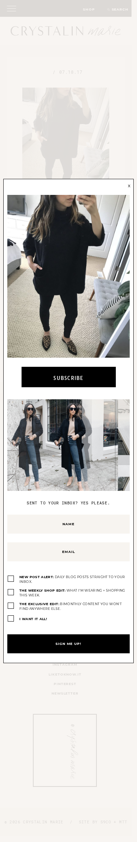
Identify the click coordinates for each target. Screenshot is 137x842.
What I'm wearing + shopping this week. (72, 592)
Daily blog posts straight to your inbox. (72, 579)
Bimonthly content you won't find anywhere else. (70, 606)
